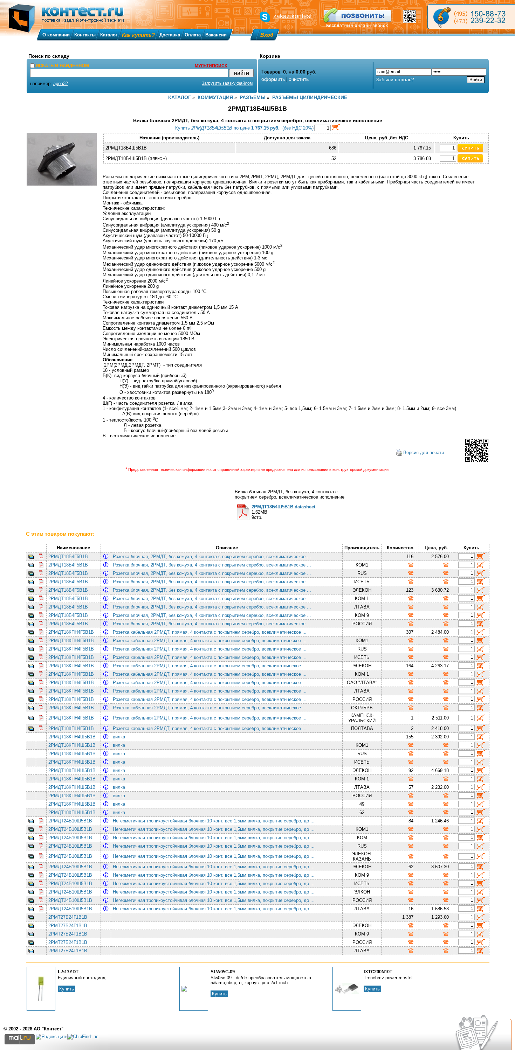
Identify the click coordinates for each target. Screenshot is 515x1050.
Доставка (169, 34)
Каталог (108, 34)
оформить (273, 79)
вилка (120, 736)
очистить (299, 79)
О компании (56, 34)
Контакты (85, 34)
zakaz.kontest (292, 16)
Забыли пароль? (395, 79)
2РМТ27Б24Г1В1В (67, 917)
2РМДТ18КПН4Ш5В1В (72, 736)
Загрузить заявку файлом (227, 83)
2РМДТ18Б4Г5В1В (68, 556)
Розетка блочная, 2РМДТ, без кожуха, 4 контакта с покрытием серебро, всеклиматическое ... (213, 556)
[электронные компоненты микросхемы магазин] (471, 16)
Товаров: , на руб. (288, 72)
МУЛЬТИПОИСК (211, 65)
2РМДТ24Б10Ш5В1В (70, 820)
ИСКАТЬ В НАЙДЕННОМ (62, 65)
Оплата (193, 34)
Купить (66, 989)
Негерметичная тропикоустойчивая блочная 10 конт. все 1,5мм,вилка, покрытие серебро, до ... (215, 820)
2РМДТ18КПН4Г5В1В (71, 632)
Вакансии (216, 34)
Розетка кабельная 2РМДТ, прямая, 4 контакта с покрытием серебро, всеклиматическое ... (211, 632)
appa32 (60, 83)
